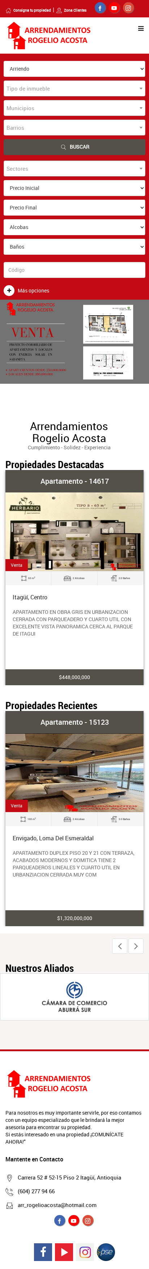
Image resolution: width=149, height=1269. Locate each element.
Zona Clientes (75, 10)
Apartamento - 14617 (75, 481)
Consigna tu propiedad (32, 10)
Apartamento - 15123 (75, 722)
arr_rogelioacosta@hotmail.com (57, 1204)
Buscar (79, 146)
